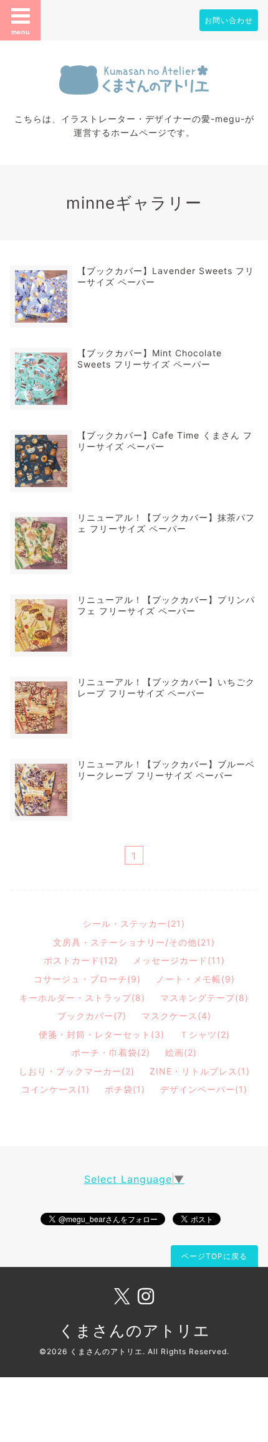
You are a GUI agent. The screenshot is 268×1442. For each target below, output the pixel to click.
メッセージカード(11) (179, 960)
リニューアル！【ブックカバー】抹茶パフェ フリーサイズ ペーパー (166, 523)
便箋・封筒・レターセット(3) (102, 1034)
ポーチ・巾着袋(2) (111, 1052)
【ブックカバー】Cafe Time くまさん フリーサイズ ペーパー (164, 441)
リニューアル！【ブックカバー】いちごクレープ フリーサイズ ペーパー (166, 687)
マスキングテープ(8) (204, 997)
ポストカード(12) (81, 960)
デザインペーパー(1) (203, 1089)
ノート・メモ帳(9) (195, 979)
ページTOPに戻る (214, 1256)
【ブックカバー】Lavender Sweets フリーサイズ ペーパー (165, 276)
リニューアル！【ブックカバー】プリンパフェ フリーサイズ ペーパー (166, 605)
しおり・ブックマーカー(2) (77, 1071)
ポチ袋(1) (125, 1089)
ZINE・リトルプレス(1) (200, 1071)
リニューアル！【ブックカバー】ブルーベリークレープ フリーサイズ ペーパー (166, 769)
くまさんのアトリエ (134, 1330)
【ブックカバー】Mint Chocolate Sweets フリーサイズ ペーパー (149, 358)
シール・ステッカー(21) (134, 923)
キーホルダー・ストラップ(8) (82, 997)
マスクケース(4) (176, 1015)
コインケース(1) (55, 1089)
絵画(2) (181, 1052)
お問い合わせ (228, 20)
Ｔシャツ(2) (204, 1034)
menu (20, 32)
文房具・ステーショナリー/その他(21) (134, 942)
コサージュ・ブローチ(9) (87, 979)
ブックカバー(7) (92, 1015)
